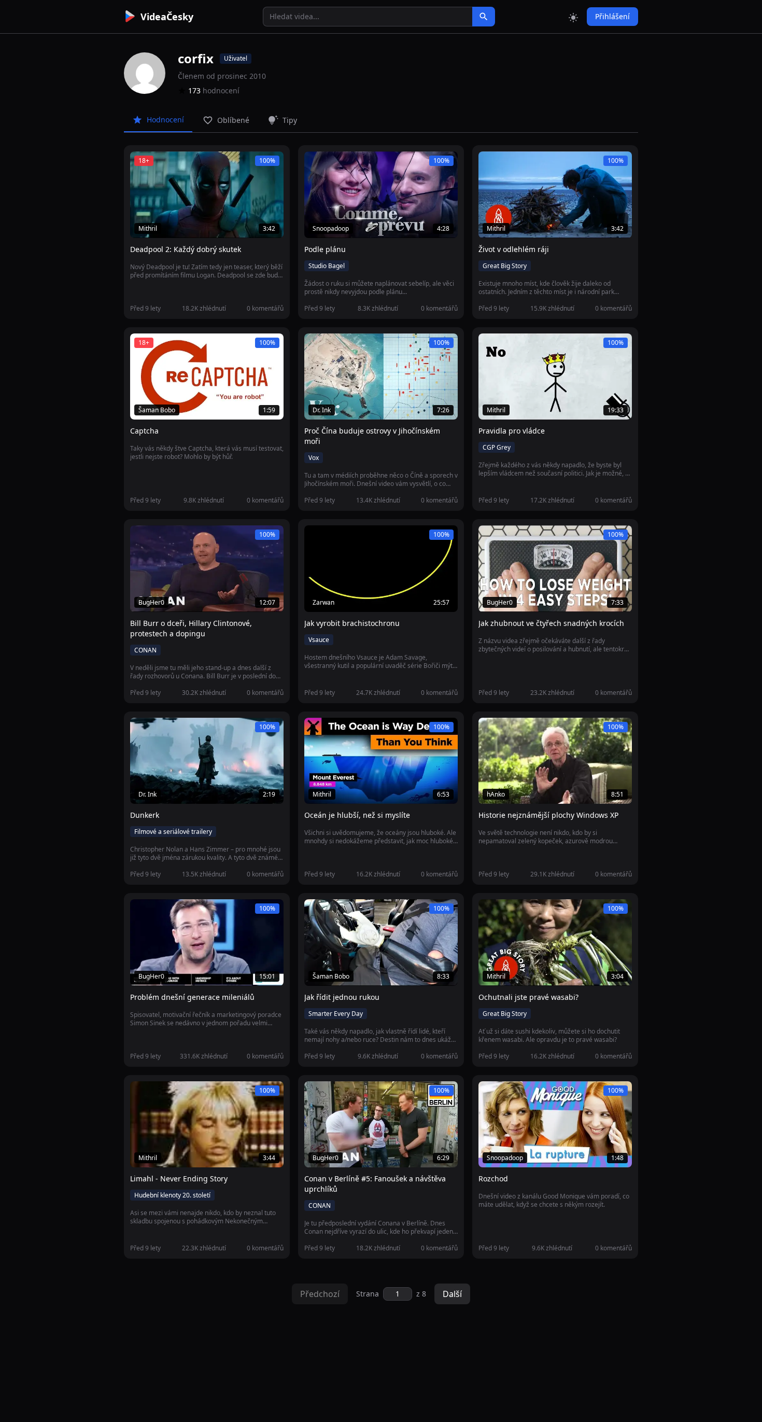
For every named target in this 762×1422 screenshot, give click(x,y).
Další (452, 1294)
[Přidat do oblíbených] (142, 165)
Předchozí (320, 1294)
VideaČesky (166, 16)
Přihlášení (612, 16)
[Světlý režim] (573, 16)
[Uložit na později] (161, 165)
